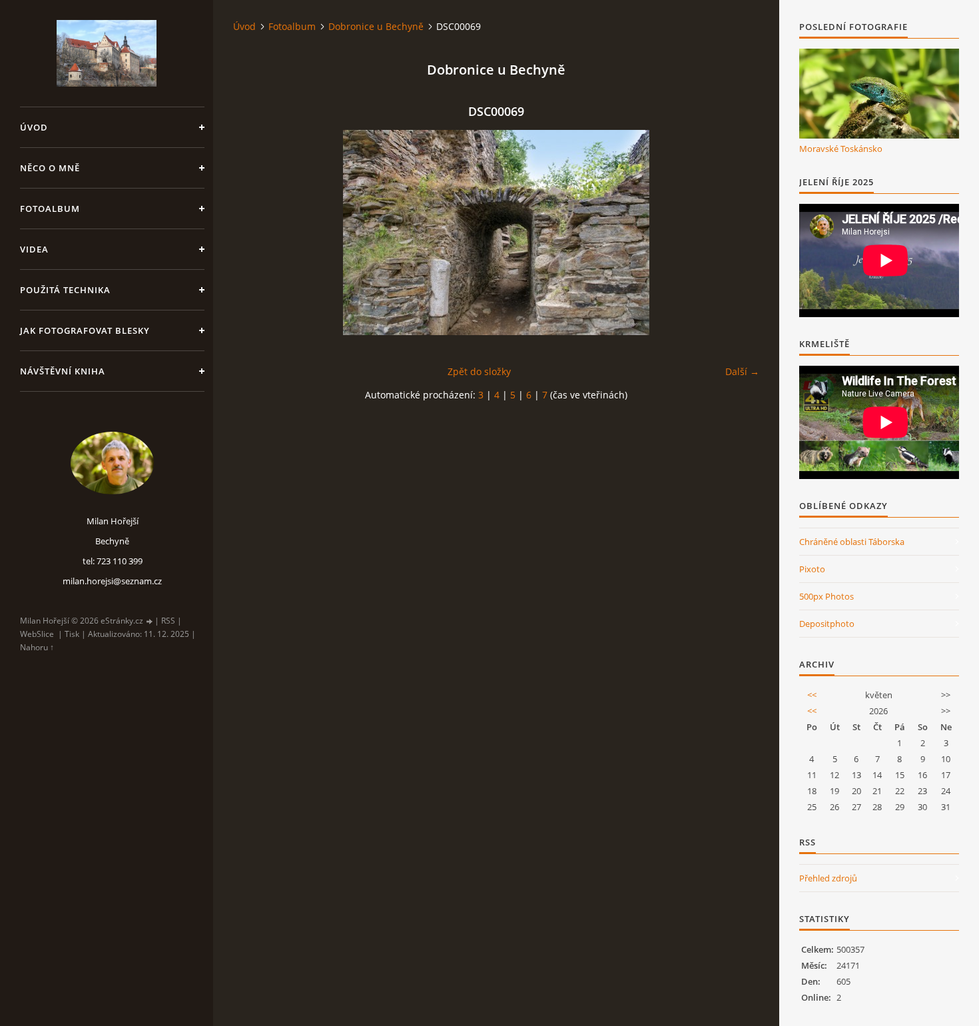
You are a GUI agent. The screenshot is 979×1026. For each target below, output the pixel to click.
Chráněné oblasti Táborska (851, 542)
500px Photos (826, 596)
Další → (742, 371)
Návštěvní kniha (62, 371)
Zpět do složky (479, 371)
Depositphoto (826, 624)
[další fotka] (738, 232)
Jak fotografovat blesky (85, 330)
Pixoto (812, 569)
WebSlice (37, 634)
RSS (168, 620)
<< (811, 695)
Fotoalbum (50, 209)
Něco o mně (50, 168)
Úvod (34, 127)
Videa (34, 249)
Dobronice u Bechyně (376, 26)
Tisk (72, 634)
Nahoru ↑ (37, 647)
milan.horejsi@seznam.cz (112, 581)
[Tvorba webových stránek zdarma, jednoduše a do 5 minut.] (150, 621)
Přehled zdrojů (828, 878)
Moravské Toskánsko (840, 149)
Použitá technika (65, 290)
